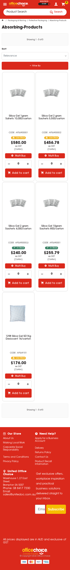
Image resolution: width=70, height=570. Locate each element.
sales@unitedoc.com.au (19, 494)
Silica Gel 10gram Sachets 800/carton (52, 227)
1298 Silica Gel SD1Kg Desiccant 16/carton (18, 337)
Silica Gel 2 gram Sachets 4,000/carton (18, 227)
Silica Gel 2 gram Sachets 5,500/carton (52, 117)
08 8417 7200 (21, 488)
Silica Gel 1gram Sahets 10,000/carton (18, 117)
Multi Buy (19, 156)
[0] (64, 5)
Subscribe (56, 509)
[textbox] (25, 12)
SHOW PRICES (44, 1)
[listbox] (35, 56)
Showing (35, 40)
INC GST (49, 4)
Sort (4, 49)
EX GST (44, 4)
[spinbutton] (18, 163)
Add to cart (20, 173)
